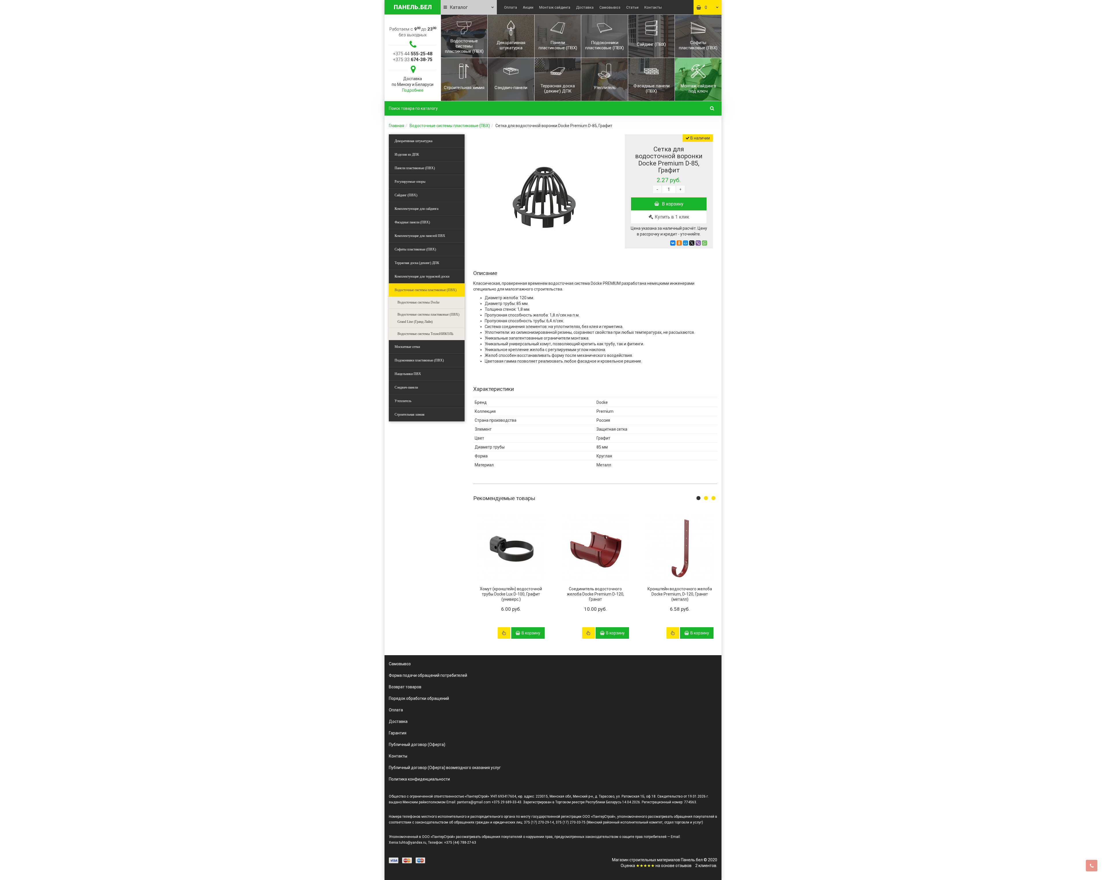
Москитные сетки (407, 347)
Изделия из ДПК (407, 154)
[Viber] (698, 243)
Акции (528, 7)
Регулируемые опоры (410, 182)
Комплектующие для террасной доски (422, 276)
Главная (396, 125)
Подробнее (412, 90)
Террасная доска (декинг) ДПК (417, 263)
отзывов (683, 865)
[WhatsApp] (704, 243)
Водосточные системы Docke (418, 302)
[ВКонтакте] (672, 243)
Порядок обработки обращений (419, 698)
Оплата (510, 7)
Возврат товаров (405, 687)
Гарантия (397, 733)
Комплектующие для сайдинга (416, 209)
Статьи (632, 7)
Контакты (653, 7)
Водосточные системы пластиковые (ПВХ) (450, 125)
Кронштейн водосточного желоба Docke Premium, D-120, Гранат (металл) (679, 594)
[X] (691, 243)
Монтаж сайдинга (554, 7)
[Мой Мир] (685, 243)
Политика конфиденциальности (419, 779)
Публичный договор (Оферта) (417, 744)
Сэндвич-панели (406, 387)
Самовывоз (609, 7)
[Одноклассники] (679, 243)
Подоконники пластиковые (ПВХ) (419, 360)
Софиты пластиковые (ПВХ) (415, 249)
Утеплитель (403, 401)
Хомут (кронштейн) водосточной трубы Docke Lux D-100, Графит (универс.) (511, 594)
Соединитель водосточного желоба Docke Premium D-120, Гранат (595, 594)
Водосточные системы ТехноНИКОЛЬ (425, 334)
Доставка (585, 7)
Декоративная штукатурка (413, 141)
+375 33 (412, 59)
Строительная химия (410, 414)
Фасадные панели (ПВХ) (412, 222)
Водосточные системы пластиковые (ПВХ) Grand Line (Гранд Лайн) (428, 318)
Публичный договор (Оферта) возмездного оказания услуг (445, 767)
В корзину (672, 204)
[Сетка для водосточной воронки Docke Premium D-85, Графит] (542, 192)
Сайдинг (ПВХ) (406, 195)
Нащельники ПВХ (408, 374)
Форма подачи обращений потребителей (428, 675)
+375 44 (412, 53)
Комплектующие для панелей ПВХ (420, 236)
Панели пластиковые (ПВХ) (415, 168)
